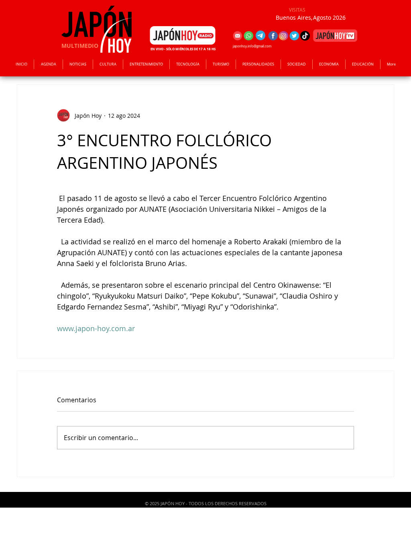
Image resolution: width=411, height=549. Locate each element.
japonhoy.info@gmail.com (252, 46)
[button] (146, 64)
